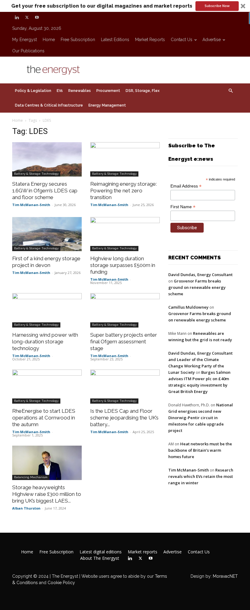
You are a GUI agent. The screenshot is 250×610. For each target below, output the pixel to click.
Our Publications (28, 50)
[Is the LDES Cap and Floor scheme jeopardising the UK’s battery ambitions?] (125, 387)
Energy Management (107, 105)
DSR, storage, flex (142, 91)
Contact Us (181, 39)
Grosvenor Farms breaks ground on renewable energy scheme (197, 287)
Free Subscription (78, 39)
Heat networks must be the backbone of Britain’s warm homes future (200, 450)
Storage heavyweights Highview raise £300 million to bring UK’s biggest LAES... (46, 494)
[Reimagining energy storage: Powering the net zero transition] (125, 159)
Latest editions (115, 39)
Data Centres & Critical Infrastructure (49, 105)
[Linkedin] (16, 17)
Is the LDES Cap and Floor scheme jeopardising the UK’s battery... (124, 417)
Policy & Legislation (33, 91)
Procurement (108, 91)
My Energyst (24, 39)
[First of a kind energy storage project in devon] (47, 234)
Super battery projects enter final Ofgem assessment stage (123, 341)
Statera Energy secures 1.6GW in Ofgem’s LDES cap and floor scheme (44, 190)
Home (49, 39)
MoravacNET (225, 576)
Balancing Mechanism (31, 477)
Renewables (79, 91)
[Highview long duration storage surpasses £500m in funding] (125, 234)
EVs (60, 91)
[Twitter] (26, 17)
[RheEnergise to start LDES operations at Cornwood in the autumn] (47, 387)
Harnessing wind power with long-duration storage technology (45, 341)
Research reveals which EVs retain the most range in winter (200, 476)
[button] (125, 6)
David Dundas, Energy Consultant (200, 274)
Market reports (150, 39)
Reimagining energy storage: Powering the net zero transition (123, 190)
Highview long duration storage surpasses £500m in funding (122, 265)
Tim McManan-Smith (31, 204)
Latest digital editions (101, 552)
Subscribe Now (217, 5)
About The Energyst (99, 558)
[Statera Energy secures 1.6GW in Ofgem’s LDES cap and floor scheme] (47, 159)
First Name (182, 207)
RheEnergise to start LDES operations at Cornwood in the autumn (43, 417)
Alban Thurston (26, 508)
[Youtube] (36, 17)
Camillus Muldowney (188, 307)
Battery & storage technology (36, 173)
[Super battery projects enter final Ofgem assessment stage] (125, 310)
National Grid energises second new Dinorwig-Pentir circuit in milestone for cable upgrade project (200, 417)
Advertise (211, 39)
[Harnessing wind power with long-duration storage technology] (47, 310)
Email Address (186, 186)
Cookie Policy (61, 582)
